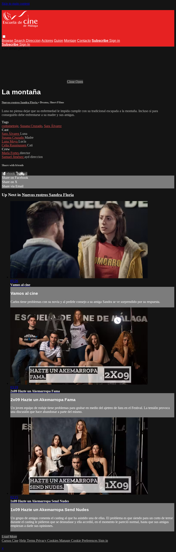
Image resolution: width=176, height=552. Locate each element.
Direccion (33, 40)
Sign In (24, 44)
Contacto (84, 40)
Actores (47, 40)
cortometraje (10, 126)
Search (20, 40)
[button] (4, 36)
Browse (8, 40)
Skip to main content (16, 3)
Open (79, 81)
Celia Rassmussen (14, 145)
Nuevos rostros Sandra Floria (20, 102)
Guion (58, 40)
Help (23, 540)
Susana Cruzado (31, 126)
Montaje (70, 40)
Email (23, 173)
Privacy (41, 540)
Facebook (9, 173)
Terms (31, 540)
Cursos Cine (10, 540)
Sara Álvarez (53, 126)
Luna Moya (10, 141)
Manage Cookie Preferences (78, 540)
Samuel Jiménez (13, 157)
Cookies (53, 540)
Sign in (114, 40)
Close (71, 81)
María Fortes (11, 153)
